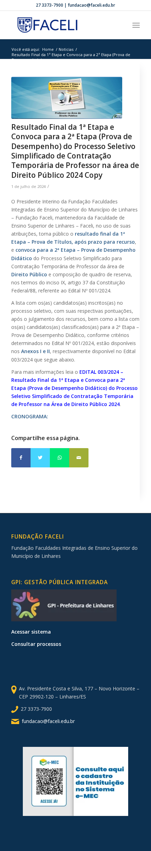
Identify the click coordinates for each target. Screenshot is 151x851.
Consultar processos (36, 644)
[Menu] (136, 24)
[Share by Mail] (78, 457)
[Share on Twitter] (40, 457)
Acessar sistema (31, 631)
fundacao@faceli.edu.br (48, 721)
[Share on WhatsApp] (59, 457)
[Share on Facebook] (21, 457)
